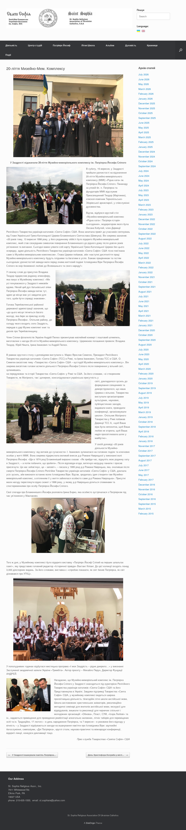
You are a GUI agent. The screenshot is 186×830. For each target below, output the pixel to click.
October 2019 (145, 383)
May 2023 (143, 195)
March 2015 (144, 508)
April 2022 (143, 257)
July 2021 (143, 296)
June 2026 (143, 79)
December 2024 (146, 151)
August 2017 (145, 460)
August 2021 (145, 291)
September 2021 (147, 286)
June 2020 (143, 354)
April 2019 (143, 407)
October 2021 (145, 282)
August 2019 (145, 393)
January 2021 (145, 325)
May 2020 (143, 359)
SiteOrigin (90, 822)
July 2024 (143, 171)
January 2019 (145, 417)
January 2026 (145, 98)
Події (8, 54)
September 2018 (147, 426)
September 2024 (147, 166)
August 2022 (145, 238)
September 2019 (147, 388)
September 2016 (147, 499)
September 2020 (147, 340)
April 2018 (143, 431)
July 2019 (143, 397)
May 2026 (143, 84)
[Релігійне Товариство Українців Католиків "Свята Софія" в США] (69, 18)
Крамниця (152, 45)
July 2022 (143, 243)
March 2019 (144, 412)
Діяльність (11, 45)
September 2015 (147, 504)
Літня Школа (88, 45)
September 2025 (147, 118)
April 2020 (143, 364)
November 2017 (146, 446)
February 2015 (145, 513)
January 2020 (145, 378)
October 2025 (145, 113)
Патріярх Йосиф (61, 45)
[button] (180, 50)
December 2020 (146, 330)
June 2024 (143, 176)
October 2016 (145, 494)
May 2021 (143, 306)
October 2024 (145, 161)
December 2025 (146, 103)
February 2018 (145, 436)
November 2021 (146, 277)
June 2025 (143, 122)
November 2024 (146, 156)
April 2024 (143, 185)
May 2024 (143, 180)
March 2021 (144, 315)
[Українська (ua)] (138, 30)
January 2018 (145, 441)
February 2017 (145, 479)
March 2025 (144, 137)
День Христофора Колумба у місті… (108, 755)
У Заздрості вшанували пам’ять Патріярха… (32, 755)
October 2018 (145, 421)
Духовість (130, 45)
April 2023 (143, 200)
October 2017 (145, 450)
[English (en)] (143, 30)
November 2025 (146, 108)
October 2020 (145, 335)
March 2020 (144, 368)
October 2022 (145, 228)
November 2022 (146, 224)
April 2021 (143, 311)
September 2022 (147, 233)
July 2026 (143, 74)
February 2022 (145, 267)
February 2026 (145, 93)
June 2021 (143, 301)
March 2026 (144, 89)
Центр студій (35, 45)
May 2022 (143, 253)
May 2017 (143, 475)
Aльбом (110, 45)
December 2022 (146, 219)
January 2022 (145, 272)
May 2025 (143, 127)
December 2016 (146, 484)
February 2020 (145, 373)
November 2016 (146, 489)
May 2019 (143, 402)
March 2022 (144, 262)
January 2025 (145, 147)
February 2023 (145, 209)
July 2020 (143, 349)
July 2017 (143, 465)
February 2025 (145, 142)
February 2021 (145, 320)
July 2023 (143, 190)
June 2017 (143, 470)
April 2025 (143, 132)
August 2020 (145, 344)
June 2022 (143, 248)
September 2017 (147, 455)
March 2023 (144, 204)
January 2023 (145, 214)
